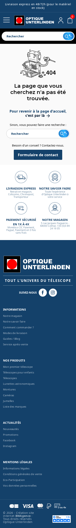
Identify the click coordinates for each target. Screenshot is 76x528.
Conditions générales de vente (22, 474)
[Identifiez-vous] (60, 20)
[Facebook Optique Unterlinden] (43, 293)
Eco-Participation (14, 480)
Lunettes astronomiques (19, 384)
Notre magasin (12, 316)
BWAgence (23, 516)
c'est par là (38, 115)
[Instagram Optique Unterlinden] (53, 293)
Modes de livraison (15, 333)
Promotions (10, 434)
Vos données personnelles (20, 485)
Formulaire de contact (38, 154)
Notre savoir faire (14, 321)
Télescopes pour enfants (18, 372)
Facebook (9, 440)
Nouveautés (11, 429)
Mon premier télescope (18, 367)
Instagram (9, 446)
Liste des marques (14, 406)
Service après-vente (15, 344)
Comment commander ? (18, 327)
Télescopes (10, 378)
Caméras (8, 395)
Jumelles (8, 401)
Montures (9, 389)
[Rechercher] (68, 36)
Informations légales (16, 468)
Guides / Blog (11, 338)
